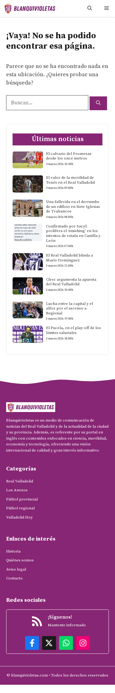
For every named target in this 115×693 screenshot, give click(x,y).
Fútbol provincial (22, 499)
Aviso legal (16, 569)
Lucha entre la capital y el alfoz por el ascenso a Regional (69, 308)
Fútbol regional (20, 508)
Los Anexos (17, 490)
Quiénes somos (20, 560)
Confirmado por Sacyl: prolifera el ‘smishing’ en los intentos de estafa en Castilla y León (73, 233)
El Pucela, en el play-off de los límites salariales (73, 330)
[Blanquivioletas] (30, 8)
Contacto (14, 578)
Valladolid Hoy (19, 517)
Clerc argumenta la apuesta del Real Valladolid (71, 282)
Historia (13, 551)
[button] (89, 8)
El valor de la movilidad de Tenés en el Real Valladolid (70, 180)
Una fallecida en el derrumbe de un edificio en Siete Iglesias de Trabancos (73, 206)
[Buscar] (98, 103)
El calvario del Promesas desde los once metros (68, 156)
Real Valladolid (19, 481)
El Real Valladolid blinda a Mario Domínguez (69, 258)
